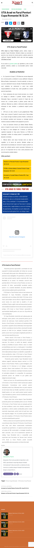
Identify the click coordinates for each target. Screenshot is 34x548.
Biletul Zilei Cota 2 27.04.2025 (16, 513)
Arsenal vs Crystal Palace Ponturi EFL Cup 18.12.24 (16, 176)
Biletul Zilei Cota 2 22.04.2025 (16, 522)
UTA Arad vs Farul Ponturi (24, 481)
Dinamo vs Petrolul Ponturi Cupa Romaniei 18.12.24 (16, 163)
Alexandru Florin (8, 457)
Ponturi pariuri (5, 9)
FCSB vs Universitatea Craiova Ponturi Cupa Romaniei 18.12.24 (16, 170)
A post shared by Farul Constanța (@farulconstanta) (17, 255)
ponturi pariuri (13, 63)
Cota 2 (11, 515)
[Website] (17, 474)
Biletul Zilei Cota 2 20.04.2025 (16, 530)
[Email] (15, 474)
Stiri (25, 9)
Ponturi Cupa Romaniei (16, 9)
